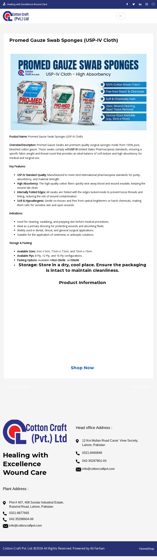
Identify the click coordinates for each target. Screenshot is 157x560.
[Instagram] (147, 4)
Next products (142, 386)
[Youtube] (153, 4)
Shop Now (82, 367)
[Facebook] (127, 4)
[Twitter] (134, 4)
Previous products (16, 386)
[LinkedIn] (140, 4)
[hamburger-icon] (120, 16)
